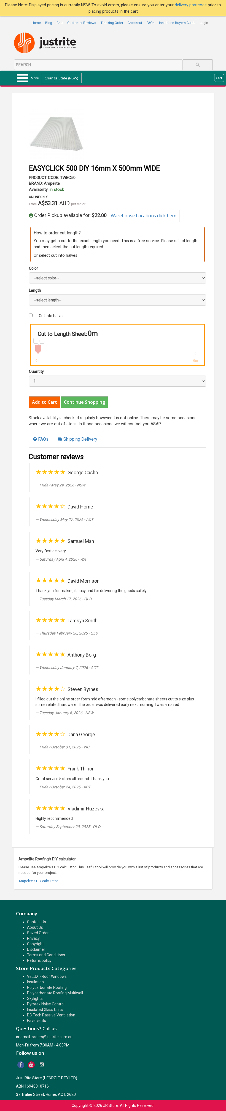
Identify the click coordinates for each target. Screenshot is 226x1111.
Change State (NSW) (61, 78)
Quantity (36, 371)
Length (35, 290)
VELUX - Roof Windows (47, 976)
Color (33, 268)
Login (204, 23)
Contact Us (36, 922)
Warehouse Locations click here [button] (143, 216)
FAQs (151, 23)
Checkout (135, 23)
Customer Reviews (81, 23)
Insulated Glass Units (45, 1009)
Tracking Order (112, 23)
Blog (48, 23)
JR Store (110, 1105)
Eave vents (36, 1020)
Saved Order (38, 933)
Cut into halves (51, 316)
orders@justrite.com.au (52, 1037)
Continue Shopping (84, 402)
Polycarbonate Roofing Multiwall (55, 993)
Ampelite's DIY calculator (38, 881)
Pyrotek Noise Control (45, 1004)
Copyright (35, 944)
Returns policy (39, 960)
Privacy (33, 938)
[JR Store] (47, 43)
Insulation (35, 982)
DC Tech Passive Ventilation (51, 1015)
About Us (35, 927)
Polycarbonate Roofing (47, 987)
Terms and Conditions (46, 955)
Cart (60, 23)
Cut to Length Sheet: (62, 334)
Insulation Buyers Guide (177, 23)
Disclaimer (36, 949)
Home (36, 23)
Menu (35, 78)
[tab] (41, 439)
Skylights (35, 998)
